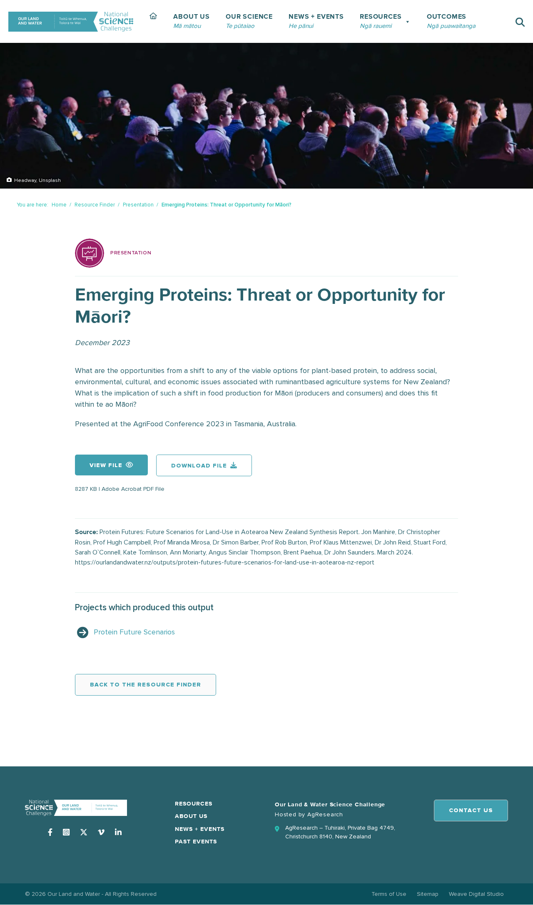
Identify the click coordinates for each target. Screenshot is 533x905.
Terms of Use (388, 894)
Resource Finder (95, 204)
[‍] (153, 21)
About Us (191, 816)
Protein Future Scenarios (134, 631)
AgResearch (325, 814)
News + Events (199, 829)
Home (59, 204)
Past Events (196, 842)
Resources (193, 804)
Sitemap (427, 894)
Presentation (138, 204)
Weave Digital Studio (476, 894)
